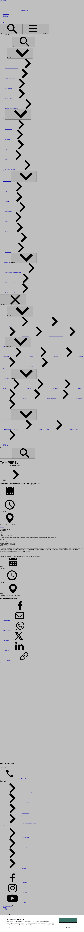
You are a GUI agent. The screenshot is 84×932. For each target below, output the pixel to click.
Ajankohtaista (5, 170)
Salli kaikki (68, 919)
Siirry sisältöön (3, 0)
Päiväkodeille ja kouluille (10, 282)
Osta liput (2, 527)
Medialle (4, 15)
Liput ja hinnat (8, 129)
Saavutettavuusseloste (7, 906)
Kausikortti (7, 139)
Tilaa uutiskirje (6, 14)
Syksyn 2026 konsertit (10, 78)
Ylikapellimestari (9, 211)
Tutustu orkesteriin (7, 181)
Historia (7, 221)
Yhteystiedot (5, 16)
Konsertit (5, 57)
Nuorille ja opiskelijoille (10, 292)
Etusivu (4, 479)
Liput (4, 118)
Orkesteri (7, 191)
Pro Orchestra (8, 252)
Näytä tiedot (67, 927)
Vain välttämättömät (68, 924)
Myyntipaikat (8, 149)
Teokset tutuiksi (8, 98)
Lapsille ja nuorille (7, 262)
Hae (1, 33)
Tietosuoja (5, 908)
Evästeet (4, 907)
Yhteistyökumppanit (9, 241)
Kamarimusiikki (8, 88)
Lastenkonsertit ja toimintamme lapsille (13, 272)
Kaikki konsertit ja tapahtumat (11, 68)
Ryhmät (7, 159)
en (3, 19)
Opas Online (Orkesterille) (8, 909)
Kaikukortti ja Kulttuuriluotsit (11, 169)
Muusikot (7, 201)
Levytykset (7, 231)
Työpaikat (5, 12)
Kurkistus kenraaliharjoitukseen (12, 108)
